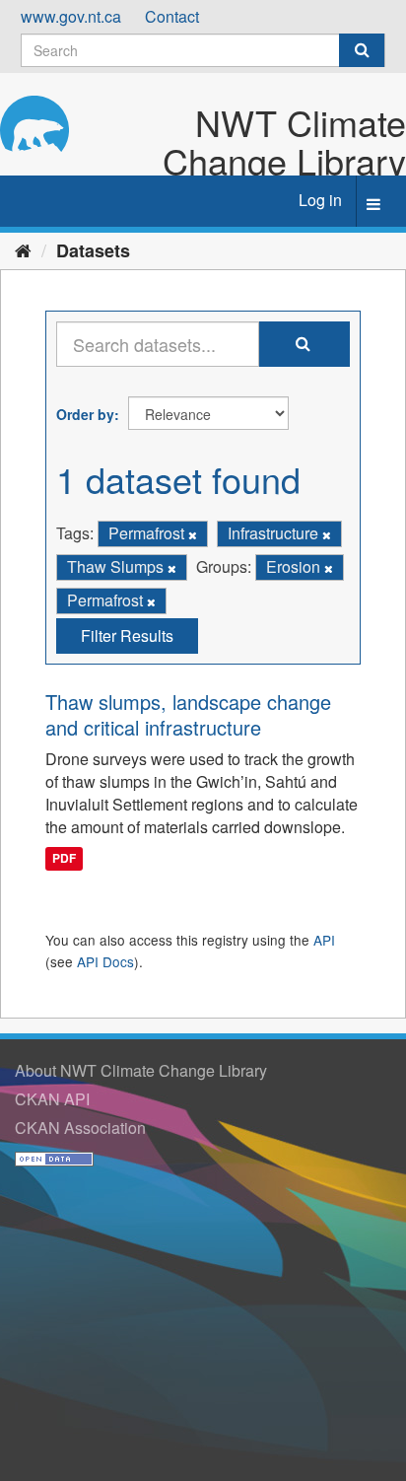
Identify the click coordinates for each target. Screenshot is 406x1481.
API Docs (105, 961)
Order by (85, 414)
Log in (320, 199)
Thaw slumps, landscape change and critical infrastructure (188, 714)
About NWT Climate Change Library (141, 1070)
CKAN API (52, 1099)
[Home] (23, 249)
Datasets (93, 250)
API (324, 940)
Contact (172, 16)
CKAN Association (80, 1127)
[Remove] (192, 534)
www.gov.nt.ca (71, 16)
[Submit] (361, 50)
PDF (64, 859)
